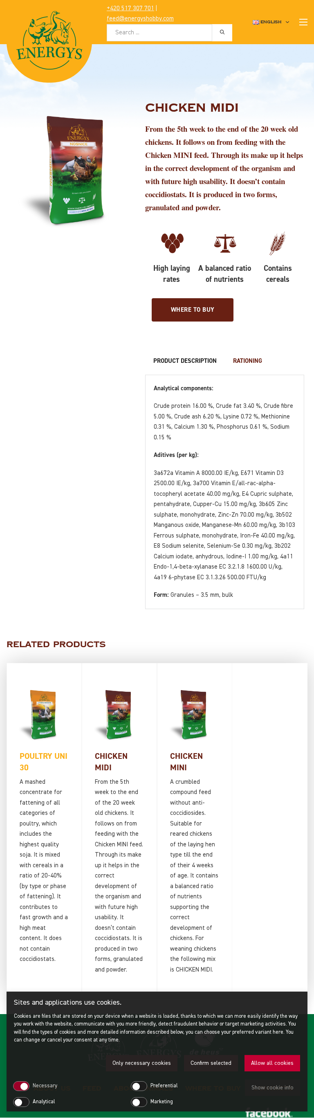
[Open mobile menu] (303, 22)
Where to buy (193, 310)
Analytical (44, 1102)
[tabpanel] (225, 492)
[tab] (185, 361)
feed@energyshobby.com (140, 19)
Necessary (45, 1086)
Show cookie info (272, 1088)
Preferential (163, 1086)
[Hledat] (222, 32)
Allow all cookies (272, 1063)
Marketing (161, 1102)
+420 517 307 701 (130, 8)
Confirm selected (211, 1063)
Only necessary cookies (141, 1063)
